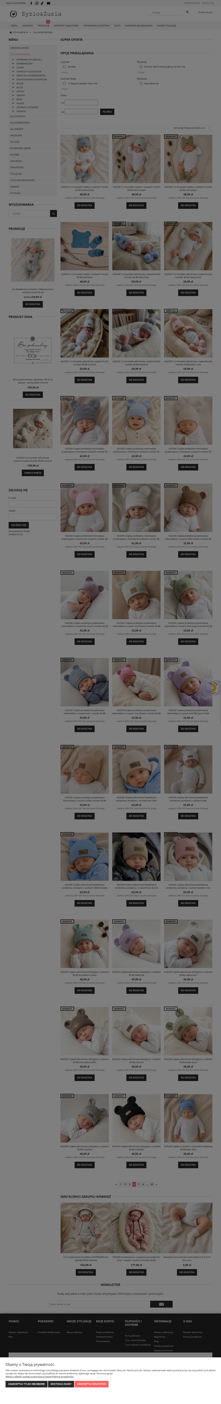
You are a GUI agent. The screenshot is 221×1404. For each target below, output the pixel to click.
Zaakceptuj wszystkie (91, 1384)
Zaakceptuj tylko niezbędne (26, 1384)
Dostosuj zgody (61, 1384)
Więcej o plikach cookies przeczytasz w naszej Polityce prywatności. (40, 1376)
